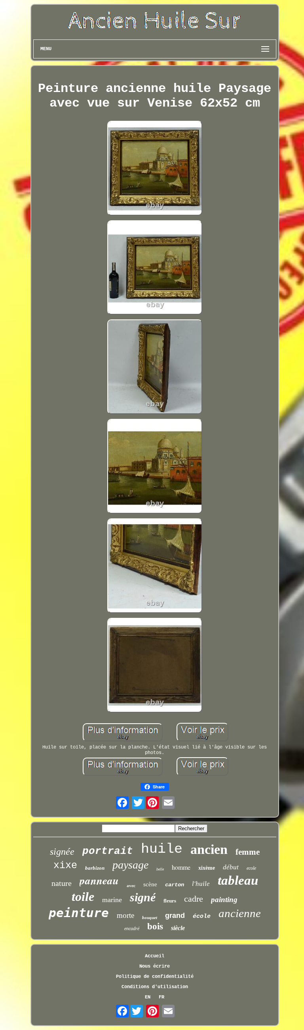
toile (83, 896)
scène (150, 884)
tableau (238, 880)
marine (112, 900)
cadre (193, 899)
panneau (99, 880)
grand (175, 915)
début (231, 867)
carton (174, 885)
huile (161, 849)
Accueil (154, 956)
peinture (79, 913)
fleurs (169, 901)
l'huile (201, 883)
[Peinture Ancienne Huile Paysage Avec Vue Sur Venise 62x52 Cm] (155, 169)
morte (125, 915)
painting (224, 899)
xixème (206, 868)
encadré (131, 928)
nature (61, 883)
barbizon (94, 868)
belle (160, 869)
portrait (107, 851)
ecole (251, 868)
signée (62, 851)
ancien (209, 849)
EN (147, 997)
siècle (178, 928)
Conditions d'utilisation (155, 987)
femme (248, 852)
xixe (65, 865)
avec (131, 885)
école (202, 916)
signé (143, 897)
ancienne (239, 913)
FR (161, 997)
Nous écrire (154, 966)
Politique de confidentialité (155, 976)
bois (155, 926)
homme (181, 867)
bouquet (149, 917)
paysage (130, 865)
